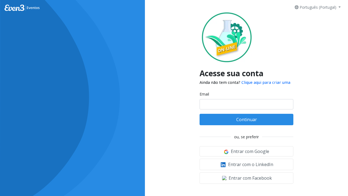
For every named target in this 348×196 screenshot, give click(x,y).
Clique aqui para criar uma (265, 82)
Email (204, 94)
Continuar (246, 119)
